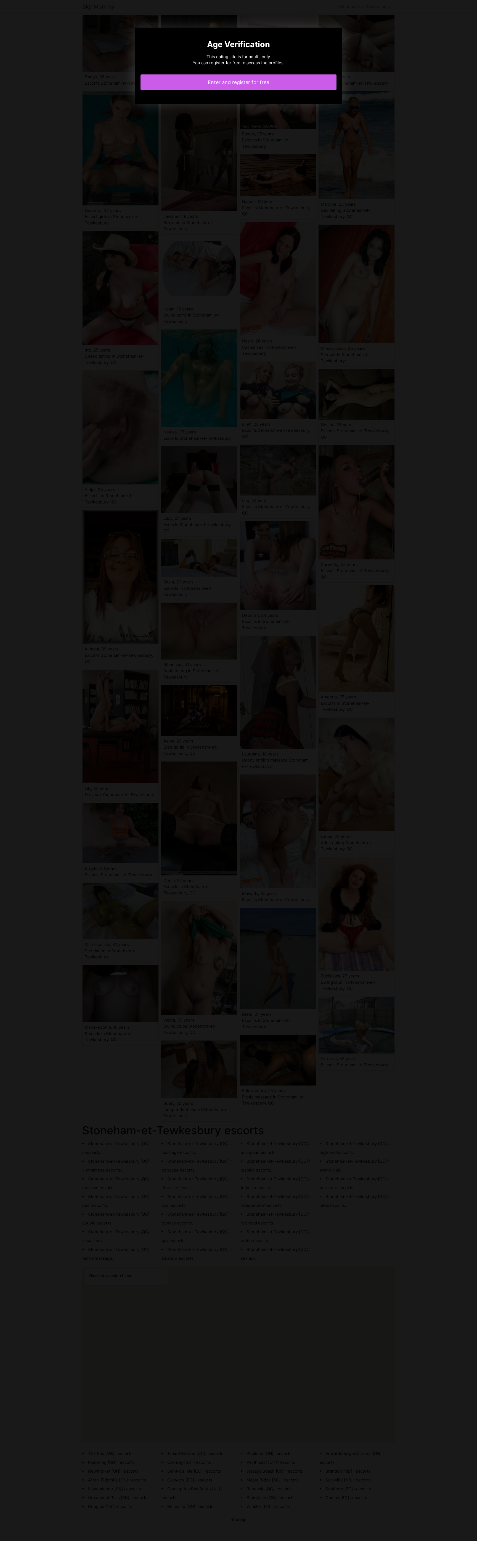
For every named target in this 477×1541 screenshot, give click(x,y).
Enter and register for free (238, 82)
